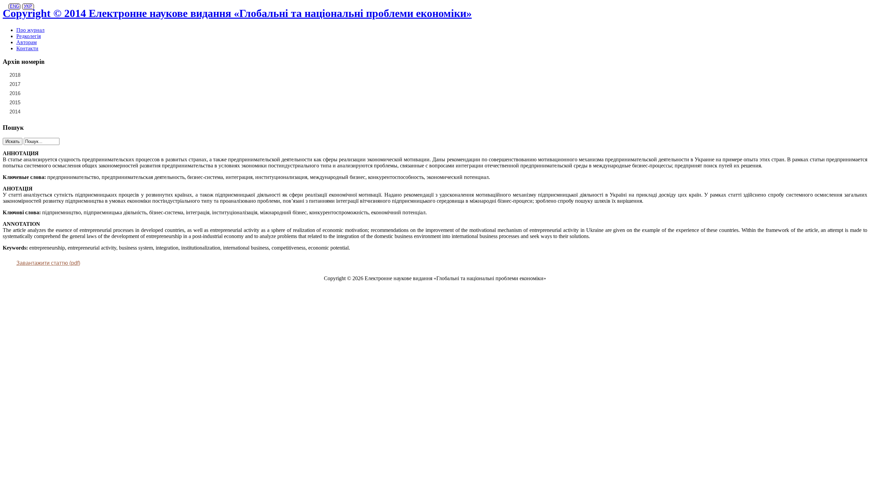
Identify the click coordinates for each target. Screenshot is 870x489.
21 (31, 75)
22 (40, 75)
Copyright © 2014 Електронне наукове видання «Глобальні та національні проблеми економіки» (237, 13)
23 (50, 75)
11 (50, 93)
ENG (14, 6)
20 (80, 84)
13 (70, 93)
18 (60, 84)
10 (40, 93)
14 (80, 93)
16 (40, 84)
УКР (28, 6)
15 (31, 84)
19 (70, 84)
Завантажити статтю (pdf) (48, 263)
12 (60, 93)
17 (50, 84)
